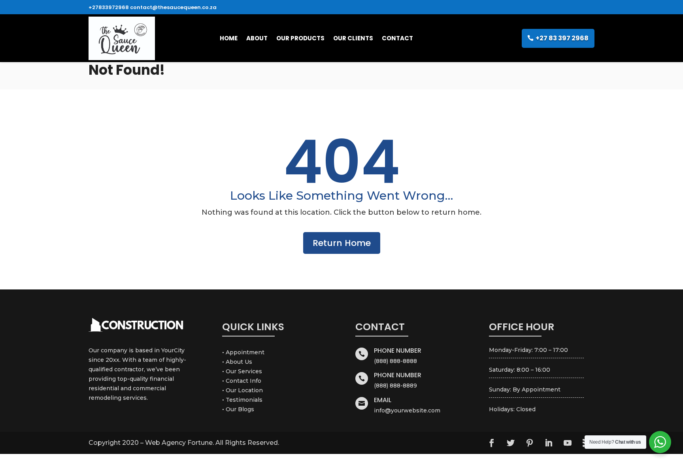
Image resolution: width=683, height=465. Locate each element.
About (257, 38)
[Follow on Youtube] (567, 443)
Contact (397, 38)
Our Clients (353, 38)
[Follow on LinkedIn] (549, 443)
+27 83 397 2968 (562, 38)
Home (229, 38)
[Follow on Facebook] (492, 443)
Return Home (342, 243)
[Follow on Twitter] (511, 443)
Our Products (300, 38)
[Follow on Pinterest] (530, 443)
